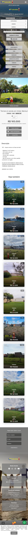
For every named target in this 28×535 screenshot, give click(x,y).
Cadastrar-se (14, 447)
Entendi (14, 533)
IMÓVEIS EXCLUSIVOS (14, 59)
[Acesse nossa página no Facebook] (9, 468)
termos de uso (14, 530)
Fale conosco (14, 508)
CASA (14, 51)
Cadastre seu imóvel (14, 504)
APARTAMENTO (14, 47)
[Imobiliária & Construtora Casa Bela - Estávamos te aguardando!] (14, 10)
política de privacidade (5, 530)
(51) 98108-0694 (14, 5)
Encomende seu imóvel (14, 506)
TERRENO (14, 66)
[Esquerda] (1, 91)
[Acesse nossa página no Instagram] (15, 468)
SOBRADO (14, 62)
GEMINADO (14, 55)
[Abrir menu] (25, 2)
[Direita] (26, 91)
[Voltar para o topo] (3, 523)
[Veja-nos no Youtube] (19, 468)
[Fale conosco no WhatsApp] (12, 468)
